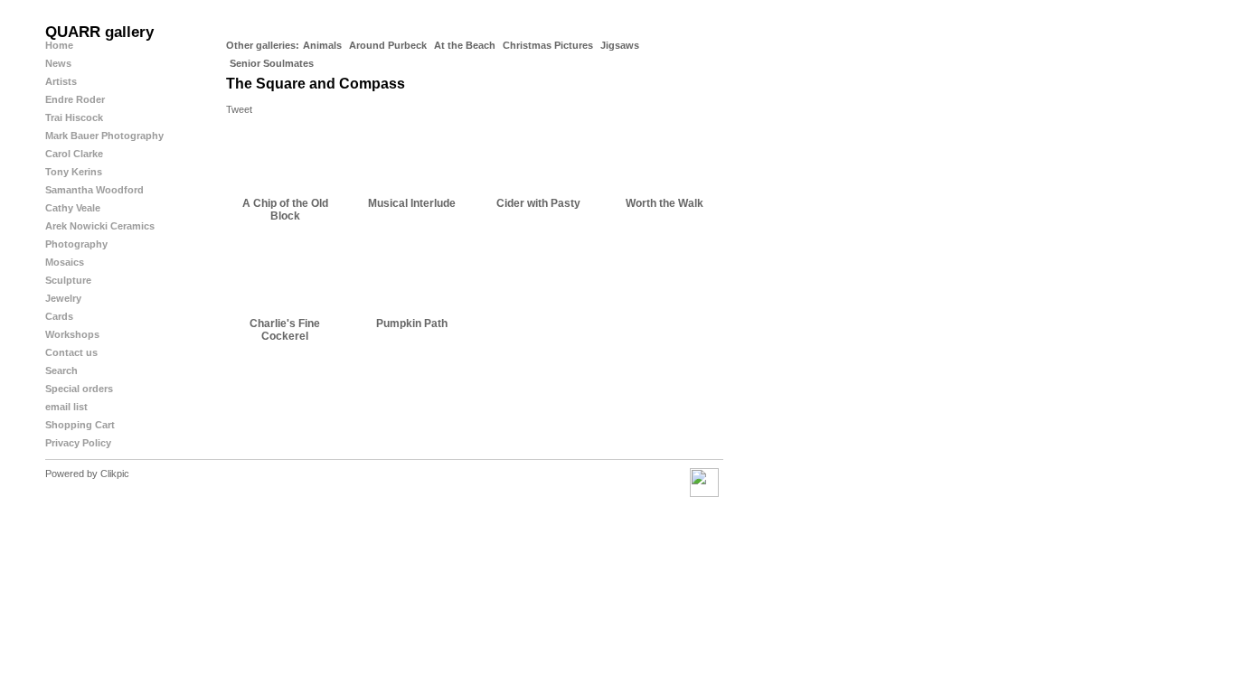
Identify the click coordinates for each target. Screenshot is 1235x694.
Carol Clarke (74, 153)
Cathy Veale (72, 207)
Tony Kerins (73, 171)
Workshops (72, 334)
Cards (59, 316)
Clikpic (114, 473)
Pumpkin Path (412, 323)
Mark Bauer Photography (104, 135)
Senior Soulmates (272, 63)
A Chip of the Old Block (285, 209)
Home (59, 45)
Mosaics (64, 262)
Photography (76, 244)
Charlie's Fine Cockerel (285, 329)
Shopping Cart (80, 424)
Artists (61, 81)
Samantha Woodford (94, 189)
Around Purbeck (388, 45)
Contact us (71, 352)
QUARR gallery (99, 32)
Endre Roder (75, 99)
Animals (322, 45)
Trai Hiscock (74, 117)
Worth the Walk (664, 203)
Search (61, 370)
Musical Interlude (412, 203)
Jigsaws (619, 45)
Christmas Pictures (548, 45)
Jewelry (63, 298)
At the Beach (464, 45)
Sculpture (68, 280)
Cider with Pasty (538, 203)
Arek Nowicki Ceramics (100, 225)
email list (66, 406)
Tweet (239, 109)
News (58, 63)
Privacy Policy (78, 442)
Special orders (79, 388)
